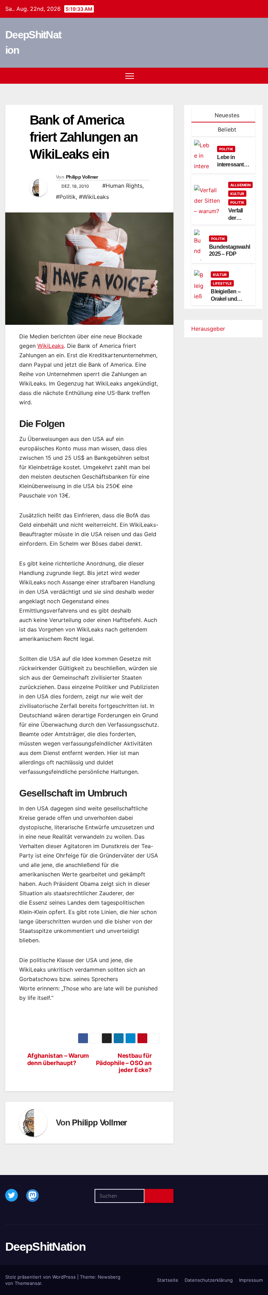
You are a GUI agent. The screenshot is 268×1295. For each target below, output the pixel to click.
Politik (226, 149)
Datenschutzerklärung (209, 1280)
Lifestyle (222, 283)
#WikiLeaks (94, 196)
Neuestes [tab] (226, 115)
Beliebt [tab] (226, 129)
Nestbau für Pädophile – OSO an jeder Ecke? (124, 1062)
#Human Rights (122, 185)
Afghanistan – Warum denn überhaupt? (58, 1059)
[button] (245, 75)
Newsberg (109, 1277)
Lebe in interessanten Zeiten (233, 164)
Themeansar (28, 1283)
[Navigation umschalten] (129, 75)
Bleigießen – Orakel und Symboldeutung (230, 299)
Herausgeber (208, 328)
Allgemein (240, 185)
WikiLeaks (50, 345)
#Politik (66, 196)
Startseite (167, 1280)
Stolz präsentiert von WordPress (41, 1277)
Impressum (251, 1280)
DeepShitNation (45, 1246)
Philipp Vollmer (82, 177)
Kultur (237, 194)
